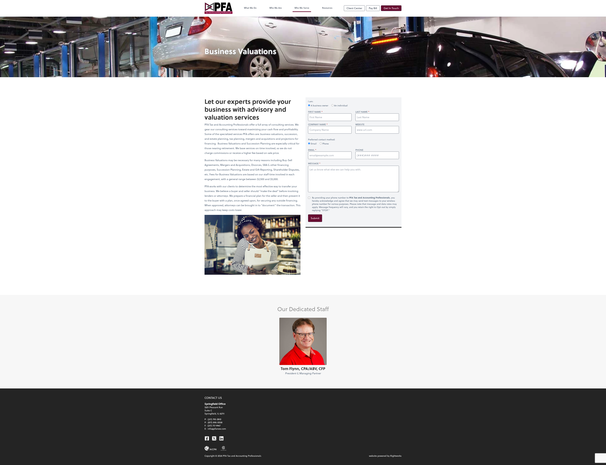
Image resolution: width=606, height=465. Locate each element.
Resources (327, 7)
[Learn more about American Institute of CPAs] (211, 448)
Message (313, 163)
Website (359, 124)
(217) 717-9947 (214, 425)
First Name (314, 111)
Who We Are (275, 7)
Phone (325, 143)
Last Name (361, 111)
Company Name (317, 124)
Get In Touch (391, 8)
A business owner (319, 105)
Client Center (354, 8)
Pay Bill (373, 8)
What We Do (250, 7)
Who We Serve (301, 7)
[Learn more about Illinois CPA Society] (223, 448)
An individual (340, 105)
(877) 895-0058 (215, 422)
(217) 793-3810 (214, 419)
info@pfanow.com (217, 428)
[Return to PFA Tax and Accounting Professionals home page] (218, 8)
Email (313, 143)
